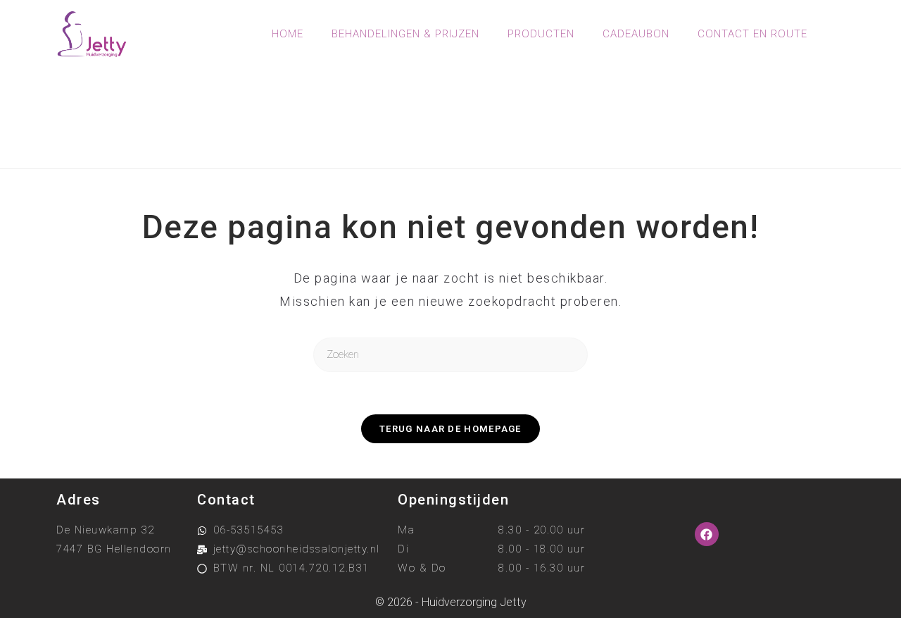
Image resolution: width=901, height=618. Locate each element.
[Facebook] (707, 534)
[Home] (393, 133)
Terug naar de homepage (450, 429)
